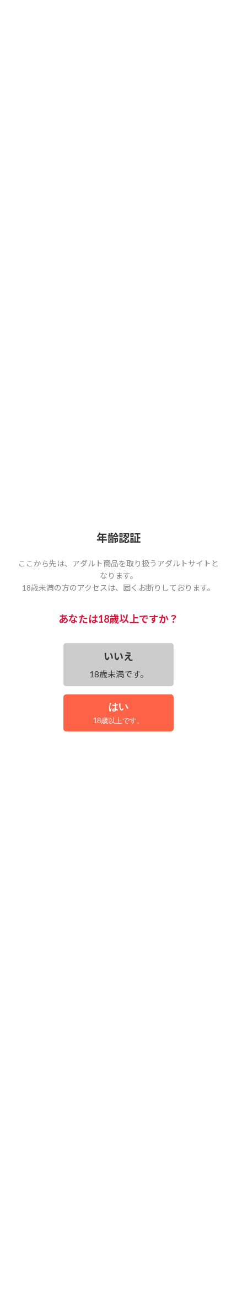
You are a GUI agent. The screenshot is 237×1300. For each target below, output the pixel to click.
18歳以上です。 (118, 713)
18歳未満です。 (118, 664)
